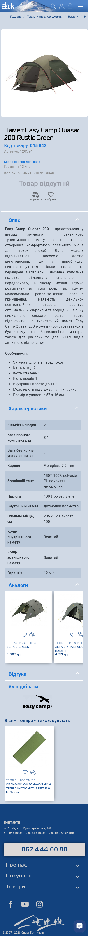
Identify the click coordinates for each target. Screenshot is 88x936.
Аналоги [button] (18, 585)
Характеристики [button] (28, 408)
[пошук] (53, 8)
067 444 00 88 (44, 849)
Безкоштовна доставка (22, 161)
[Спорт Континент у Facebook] (10, 904)
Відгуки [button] (17, 674)
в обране (50, 199)
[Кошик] (70, 8)
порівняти (36, 199)
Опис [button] (14, 220)
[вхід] (62, 8)
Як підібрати (23, 686)
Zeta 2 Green (18, 647)
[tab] (44, 220)
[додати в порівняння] (32, 635)
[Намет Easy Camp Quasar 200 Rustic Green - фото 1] (44, 73)
